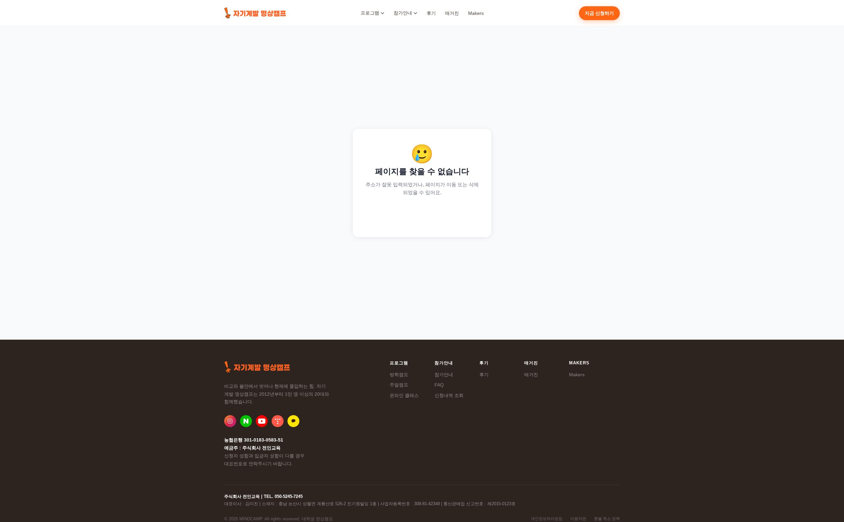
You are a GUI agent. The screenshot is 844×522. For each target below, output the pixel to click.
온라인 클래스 (404, 395)
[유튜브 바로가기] (262, 421)
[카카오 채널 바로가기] (293, 421)
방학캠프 (399, 374)
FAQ (439, 384)
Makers (476, 13)
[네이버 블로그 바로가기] (246, 421)
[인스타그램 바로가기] (230, 421)
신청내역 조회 (449, 395)
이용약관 (578, 518)
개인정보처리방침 (546, 518)
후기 (431, 13)
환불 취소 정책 (607, 518)
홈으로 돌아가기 (422, 214)
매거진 (452, 13)
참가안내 (444, 374)
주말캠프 (399, 384)
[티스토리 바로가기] (278, 421)
